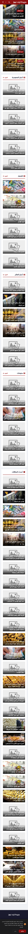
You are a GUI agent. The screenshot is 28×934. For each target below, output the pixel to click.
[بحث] (9, 2)
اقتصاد (20, 176)
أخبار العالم (19, 274)
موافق (22, 931)
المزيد (6, 77)
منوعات (20, 373)
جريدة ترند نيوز (19, 2)
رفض (15, 931)
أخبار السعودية (17, 77)
